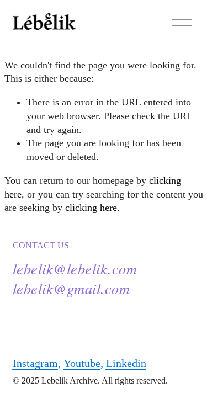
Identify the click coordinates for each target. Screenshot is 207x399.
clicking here (91, 207)
